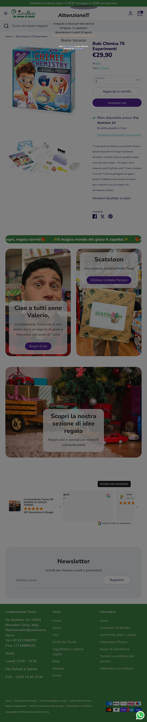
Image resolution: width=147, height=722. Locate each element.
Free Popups (68, 46)
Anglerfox (79, 48)
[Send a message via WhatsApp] (140, 715)
